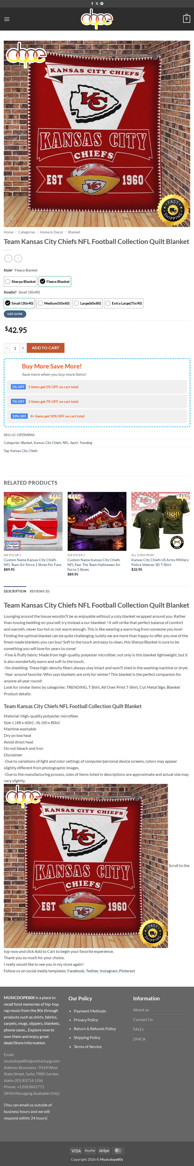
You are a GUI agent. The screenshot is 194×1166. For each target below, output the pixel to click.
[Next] (190, 538)
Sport (74, 443)
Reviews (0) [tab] (40, 591)
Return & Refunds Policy (95, 1028)
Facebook (75, 970)
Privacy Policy (86, 1019)
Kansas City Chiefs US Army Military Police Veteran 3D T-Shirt (160, 562)
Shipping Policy (87, 1037)
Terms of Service (88, 1046)
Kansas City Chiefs (47, 443)
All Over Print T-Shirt (119, 687)
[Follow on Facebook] (92, 4)
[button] (7, 19)
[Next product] (8, 258)
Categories (26, 232)
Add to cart (46, 347)
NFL (66, 443)
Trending (86, 443)
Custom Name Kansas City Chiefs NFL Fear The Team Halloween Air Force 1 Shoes (93, 564)
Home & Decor (51, 232)
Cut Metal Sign (152, 687)
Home (8, 232)
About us (141, 1009)
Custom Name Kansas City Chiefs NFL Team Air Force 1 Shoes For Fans (32, 562)
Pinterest (127, 970)
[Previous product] (18, 258)
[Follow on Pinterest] (101, 4)
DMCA (139, 1038)
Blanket (74, 232)
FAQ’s (138, 1029)
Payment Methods (90, 1010)
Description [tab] (15, 591)
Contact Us (143, 1019)
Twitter (92, 970)
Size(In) (10, 292)
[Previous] (4, 538)
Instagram (108, 970)
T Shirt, (94, 687)
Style (8, 270)
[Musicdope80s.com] (97, 19)
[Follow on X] (97, 4)
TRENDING (76, 687)
